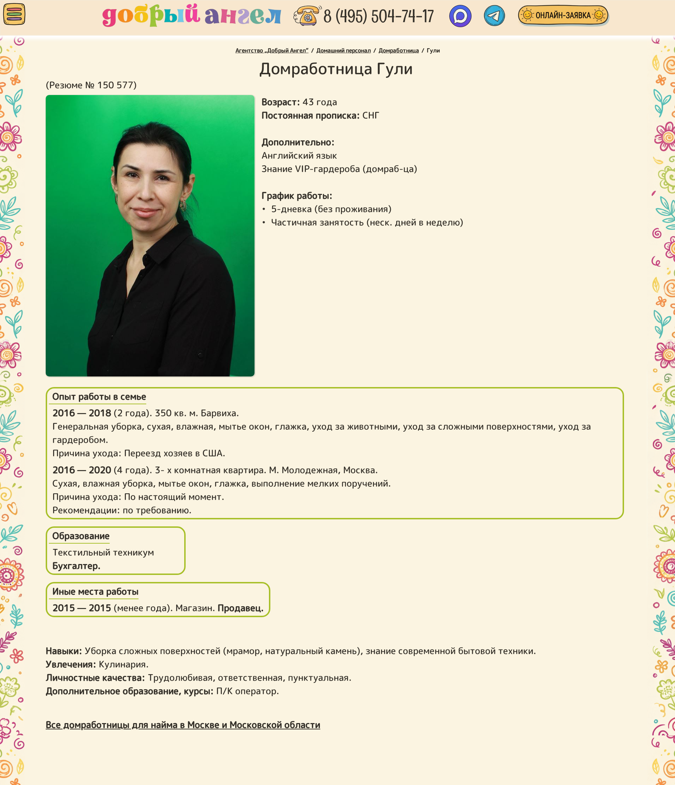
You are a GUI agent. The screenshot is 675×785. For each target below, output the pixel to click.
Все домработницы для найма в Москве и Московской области (183, 724)
